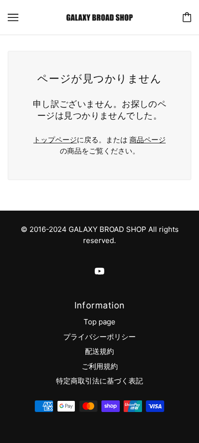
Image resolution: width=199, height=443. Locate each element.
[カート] (187, 17)
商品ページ (147, 139)
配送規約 (99, 351)
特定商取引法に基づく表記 (99, 380)
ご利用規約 (100, 366)
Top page (99, 321)
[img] (99, 271)
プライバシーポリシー (99, 336)
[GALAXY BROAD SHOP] (99, 16)
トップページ (55, 139)
